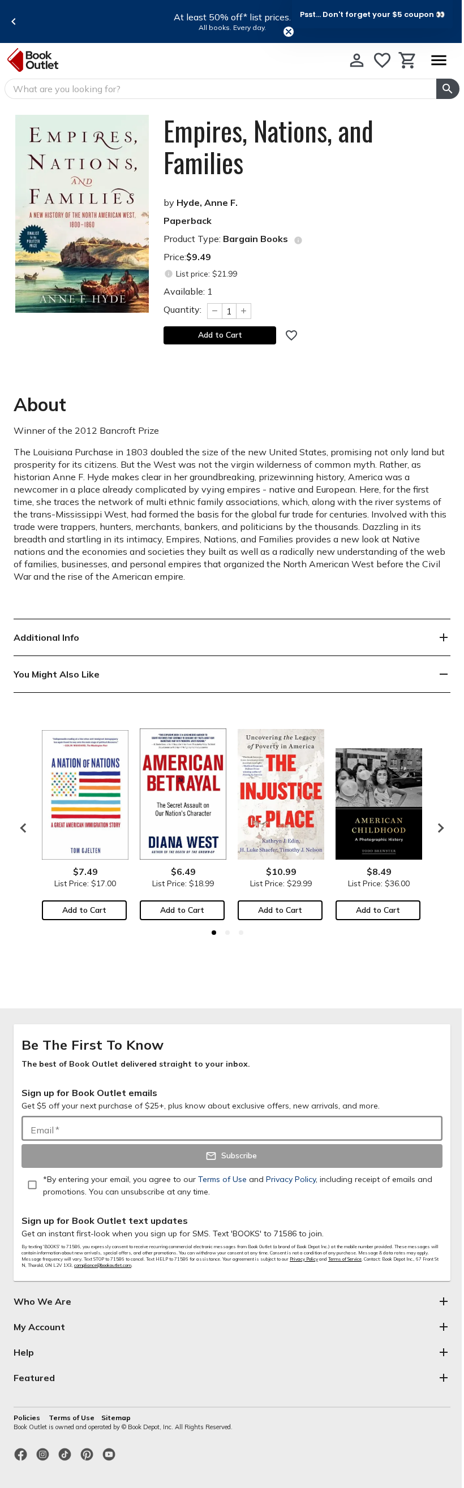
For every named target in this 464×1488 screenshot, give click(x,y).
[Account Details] (357, 60)
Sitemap (116, 1417)
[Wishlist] (382, 60)
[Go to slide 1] (214, 932)
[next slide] (438, 828)
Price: (187, 256)
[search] (447, 89)
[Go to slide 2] (227, 932)
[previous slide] (13, 21)
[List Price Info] (168, 274)
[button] (372, 14)
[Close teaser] (288, 31)
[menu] (438, 60)
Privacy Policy (304, 1259)
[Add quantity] (244, 311)
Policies (28, 1417)
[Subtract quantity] (214, 311)
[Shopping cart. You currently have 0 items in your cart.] (407, 60)
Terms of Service (345, 1259)
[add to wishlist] (291, 335)
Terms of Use (71, 1417)
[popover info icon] (298, 240)
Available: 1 (188, 291)
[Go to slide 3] (241, 932)
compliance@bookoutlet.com (102, 1265)
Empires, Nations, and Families (268, 146)
